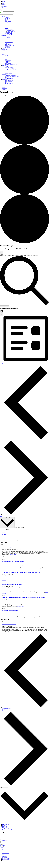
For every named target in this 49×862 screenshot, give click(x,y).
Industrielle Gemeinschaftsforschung (12, 37)
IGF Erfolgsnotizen (8, 34)
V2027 (3, 48)
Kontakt (3, 4)
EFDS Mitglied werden (9, 45)
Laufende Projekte (10, 30)
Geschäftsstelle (7, 22)
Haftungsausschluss (6, 851)
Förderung (4, 35)
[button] (24, 9)
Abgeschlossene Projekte (12, 31)
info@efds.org (2, 845)
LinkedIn (1, 847)
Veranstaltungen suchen (4, 306)
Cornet (6, 38)
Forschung (4, 27)
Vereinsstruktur (7, 18)
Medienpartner (7, 47)
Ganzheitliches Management (10, 36)
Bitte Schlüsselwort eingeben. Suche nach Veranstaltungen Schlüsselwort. (14, 255)
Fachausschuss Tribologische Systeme (10, 610)
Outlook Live (4, 827)
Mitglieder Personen (8, 44)
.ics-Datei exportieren (6, 828)
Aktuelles (6, 28)
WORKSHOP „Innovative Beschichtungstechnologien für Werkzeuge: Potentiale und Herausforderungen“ (24, 597)
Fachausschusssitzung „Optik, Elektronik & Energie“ (13, 561)
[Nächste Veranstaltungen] (25, 514)
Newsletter (4, 3)
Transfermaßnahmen (8, 33)
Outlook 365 (4, 826)
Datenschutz (4, 850)
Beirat (6, 20)
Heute (1, 516)
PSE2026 (4, 534)
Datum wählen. (18, 527)
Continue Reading (12, 554)
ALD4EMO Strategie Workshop (9, 624)
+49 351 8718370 (3, 840)
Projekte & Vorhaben (9, 29)
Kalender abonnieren (4, 787)
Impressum (4, 849)
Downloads (4, 49)
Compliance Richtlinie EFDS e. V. (11, 25)
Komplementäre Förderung (10, 39)
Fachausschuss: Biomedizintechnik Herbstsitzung (12, 584)
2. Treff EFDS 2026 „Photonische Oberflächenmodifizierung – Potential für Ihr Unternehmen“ (21, 572)
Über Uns (6, 17)
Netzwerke (4, 40)
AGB (3, 854)
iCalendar (4, 825)
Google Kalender (5, 824)
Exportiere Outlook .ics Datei (7, 829)
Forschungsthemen (8, 32)
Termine (3, 50)
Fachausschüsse (8, 21)
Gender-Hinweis (5, 853)
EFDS (3, 16)
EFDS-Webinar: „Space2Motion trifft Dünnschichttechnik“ (14, 546)
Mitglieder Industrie (8, 43)
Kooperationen (7, 46)
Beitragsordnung (8, 24)
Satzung (6, 23)
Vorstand (6, 19)
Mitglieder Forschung (9, 42)
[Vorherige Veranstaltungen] (25, 439)
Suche (1, 10)
